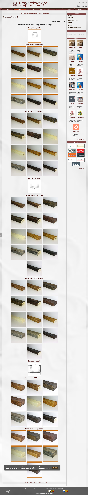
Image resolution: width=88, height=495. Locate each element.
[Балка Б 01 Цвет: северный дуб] (18, 109)
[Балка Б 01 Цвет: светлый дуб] (34, 93)
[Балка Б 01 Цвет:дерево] (18, 61)
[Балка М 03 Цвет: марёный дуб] (34, 445)
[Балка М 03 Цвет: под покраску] (18, 461)
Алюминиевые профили (44, 9)
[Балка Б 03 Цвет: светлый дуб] (50, 410)
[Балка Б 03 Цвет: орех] (18, 410)
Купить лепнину (71, 32)
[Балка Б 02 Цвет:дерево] (18, 212)
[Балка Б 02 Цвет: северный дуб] (18, 260)
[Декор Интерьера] (8, 491)
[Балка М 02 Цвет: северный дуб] (18, 342)
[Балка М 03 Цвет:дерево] (18, 445)
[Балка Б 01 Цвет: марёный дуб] (50, 61)
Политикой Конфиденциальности (75, 27)
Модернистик (72, 75)
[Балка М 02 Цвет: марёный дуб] (50, 294)
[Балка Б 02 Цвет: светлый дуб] (34, 244)
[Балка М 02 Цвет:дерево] (18, 294)
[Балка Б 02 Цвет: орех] (34, 228)
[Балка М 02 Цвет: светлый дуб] (34, 326)
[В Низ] (1, 236)
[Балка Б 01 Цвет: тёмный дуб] (34, 109)
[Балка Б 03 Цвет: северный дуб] (18, 426)
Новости (70, 25)
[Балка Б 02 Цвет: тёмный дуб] (50, 260)
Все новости (80, 139)
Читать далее (71, 53)
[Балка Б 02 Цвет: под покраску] (18, 244)
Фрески (56, 9)
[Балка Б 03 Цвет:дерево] (18, 394)
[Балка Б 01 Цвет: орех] (34, 77)
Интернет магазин (76, 30)
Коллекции (76, 142)
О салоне (8, 9)
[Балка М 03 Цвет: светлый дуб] (34, 461)
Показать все (81, 168)
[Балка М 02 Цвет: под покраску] (18, 326)
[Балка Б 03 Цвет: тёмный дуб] (34, 426)
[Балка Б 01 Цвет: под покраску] (50, 77)
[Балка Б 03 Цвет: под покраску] (34, 410)
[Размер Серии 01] (34, 42)
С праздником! (80, 75)
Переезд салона (72, 89)
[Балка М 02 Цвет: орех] (34, 310)
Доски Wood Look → (45, 13)
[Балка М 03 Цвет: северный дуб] (50, 461)
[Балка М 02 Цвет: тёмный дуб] (50, 342)
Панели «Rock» (80, 103)
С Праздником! (80, 61)
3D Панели (68, 9)
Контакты (80, 9)
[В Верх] (1, 233)
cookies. (48, 468)
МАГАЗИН (20, 9)
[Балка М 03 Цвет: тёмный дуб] (34, 477)
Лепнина (32, 9)
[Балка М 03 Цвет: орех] (50, 445)
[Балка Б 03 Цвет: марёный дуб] (50, 394)
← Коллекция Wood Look (24, 13)
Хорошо (55, 467)
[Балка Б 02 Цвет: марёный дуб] (50, 212)
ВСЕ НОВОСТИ (83, 2)
